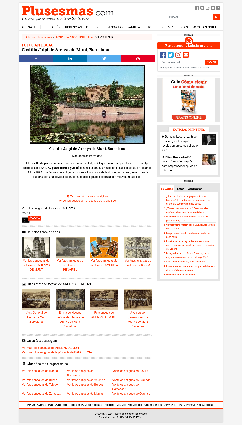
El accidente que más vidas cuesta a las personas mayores (187, 218)
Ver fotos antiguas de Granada (131, 380)
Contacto (121, 404)
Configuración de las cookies (198, 404)
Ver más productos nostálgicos (88, 196)
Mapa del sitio (135, 404)
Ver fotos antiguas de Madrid (40, 371)
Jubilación (52, 27)
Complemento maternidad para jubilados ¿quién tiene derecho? (190, 226)
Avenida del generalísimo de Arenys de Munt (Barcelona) (138, 319)
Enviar (211, 62)
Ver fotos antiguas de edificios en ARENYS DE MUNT (36, 264)
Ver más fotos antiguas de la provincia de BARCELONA (57, 352)
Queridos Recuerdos (171, 27)
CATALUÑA (71, 36)
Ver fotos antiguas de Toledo (40, 384)
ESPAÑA (59, 36)
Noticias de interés (189, 129)
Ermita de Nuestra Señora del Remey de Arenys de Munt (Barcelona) (70, 319)
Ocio (147, 27)
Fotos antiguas (205, 27)
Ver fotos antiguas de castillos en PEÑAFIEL (70, 264)
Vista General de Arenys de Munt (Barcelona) (36, 317)
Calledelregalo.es (153, 404)
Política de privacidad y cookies (85, 404)
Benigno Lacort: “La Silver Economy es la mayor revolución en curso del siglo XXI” (187, 255)
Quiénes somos (45, 404)
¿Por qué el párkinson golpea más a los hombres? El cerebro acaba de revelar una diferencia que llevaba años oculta (188, 200)
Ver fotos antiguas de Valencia (86, 380)
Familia (133, 27)
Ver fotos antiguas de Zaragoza (41, 393)
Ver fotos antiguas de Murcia (85, 393)
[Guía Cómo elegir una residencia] (188, 100)
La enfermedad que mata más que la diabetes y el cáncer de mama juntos (190, 267)
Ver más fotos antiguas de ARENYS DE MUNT (51, 348)
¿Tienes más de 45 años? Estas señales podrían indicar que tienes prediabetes (187, 210)
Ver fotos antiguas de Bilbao (39, 380)
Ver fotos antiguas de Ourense (131, 393)
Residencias (113, 27)
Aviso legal (61, 404)
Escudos (92, 27)
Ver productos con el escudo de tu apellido (89, 200)
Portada (31, 36)
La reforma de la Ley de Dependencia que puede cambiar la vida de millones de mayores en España (190, 245)
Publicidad (109, 404)
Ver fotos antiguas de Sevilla (130, 371)
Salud (33, 27)
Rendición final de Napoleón (180, 274)
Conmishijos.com (173, 404)
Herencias (73, 27)
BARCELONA (86, 36)
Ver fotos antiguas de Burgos (85, 384)
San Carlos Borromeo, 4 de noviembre (185, 261)
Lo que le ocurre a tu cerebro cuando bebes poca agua (188, 234)
